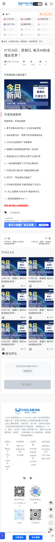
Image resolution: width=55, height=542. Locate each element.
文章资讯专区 (14, 41)
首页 (5, 41)
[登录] (46, 4)
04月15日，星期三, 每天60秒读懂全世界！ (13, 311)
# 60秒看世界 (15, 213)
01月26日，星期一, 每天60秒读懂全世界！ (41, 311)
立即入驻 (47, 14)
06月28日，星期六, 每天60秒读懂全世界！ (41, 343)
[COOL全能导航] (27, 4)
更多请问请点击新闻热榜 (16, 206)
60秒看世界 (33, 41)
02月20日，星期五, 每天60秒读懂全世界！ (13, 343)
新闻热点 (23, 41)
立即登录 (27, 371)
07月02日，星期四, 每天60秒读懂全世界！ (41, 279)
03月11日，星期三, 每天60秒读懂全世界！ (13, 279)
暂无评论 (11, 353)
